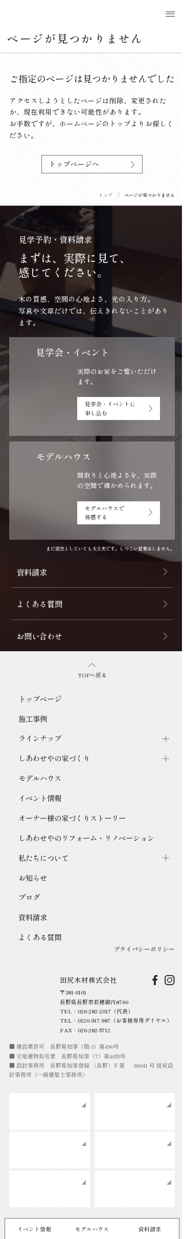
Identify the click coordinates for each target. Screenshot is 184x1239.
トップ (105, 195)
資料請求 (150, 1229)
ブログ (29, 897)
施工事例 (32, 718)
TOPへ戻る (92, 675)
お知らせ (32, 877)
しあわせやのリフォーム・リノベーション (86, 837)
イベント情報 (34, 1229)
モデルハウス (92, 1229)
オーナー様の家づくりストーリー (72, 817)
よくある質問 (39, 937)
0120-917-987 (94, 1020)
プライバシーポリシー (144, 948)
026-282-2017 (94, 1011)
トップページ (39, 698)
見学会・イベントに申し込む (110, 408)
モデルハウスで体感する (104, 512)
